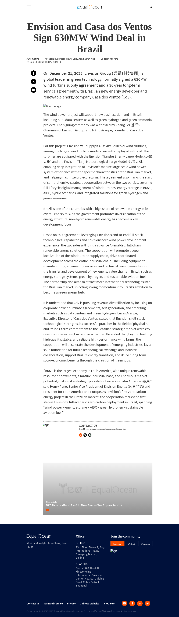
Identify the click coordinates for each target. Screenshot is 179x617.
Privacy (71, 603)
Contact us (33, 603)
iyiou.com (109, 603)
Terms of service (53, 603)
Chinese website (89, 603)
